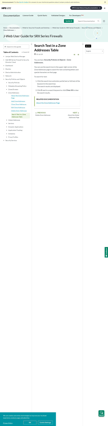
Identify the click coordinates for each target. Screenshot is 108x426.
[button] (101, 413)
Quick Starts (42, 15)
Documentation (11, 15)
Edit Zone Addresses (18, 107)
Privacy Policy (8, 423)
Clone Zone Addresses (18, 104)
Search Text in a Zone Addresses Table (19, 115)
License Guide (28, 15)
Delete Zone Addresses (19, 111)
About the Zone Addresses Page (20, 97)
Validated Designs (58, 15)
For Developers (76, 15)
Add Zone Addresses (18, 101)
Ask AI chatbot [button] (24, 2)
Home (5, 28)
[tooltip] (88, 46)
